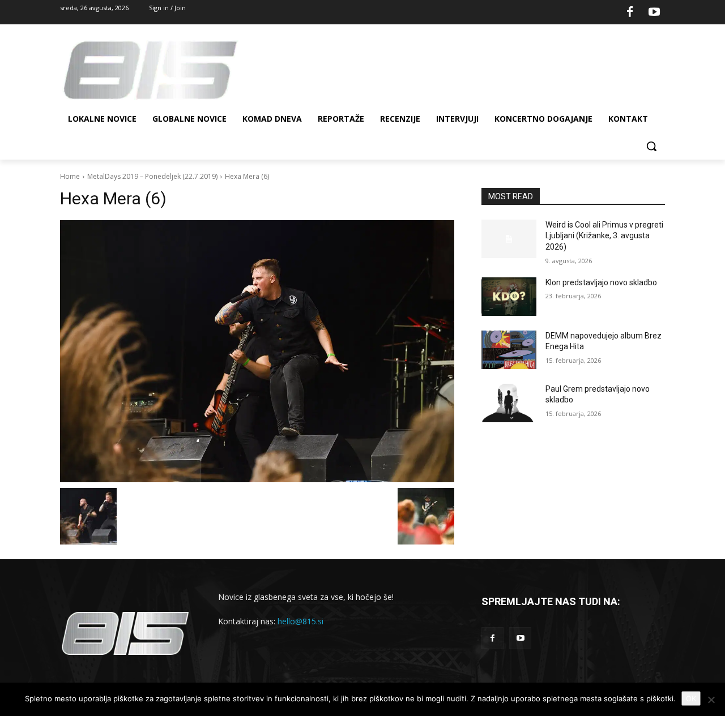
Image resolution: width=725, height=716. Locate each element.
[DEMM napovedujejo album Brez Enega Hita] (508, 350)
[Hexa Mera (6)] (257, 351)
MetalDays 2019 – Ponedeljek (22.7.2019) (152, 176)
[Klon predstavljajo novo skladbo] (508, 296)
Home (70, 176)
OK (691, 698)
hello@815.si (300, 621)
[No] (711, 699)
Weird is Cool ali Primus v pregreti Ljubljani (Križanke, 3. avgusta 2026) (604, 235)
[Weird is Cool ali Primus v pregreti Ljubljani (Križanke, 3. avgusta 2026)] (508, 239)
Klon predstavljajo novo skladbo (601, 282)
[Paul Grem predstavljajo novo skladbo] (508, 403)
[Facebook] (630, 12)
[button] (651, 146)
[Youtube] (654, 12)
